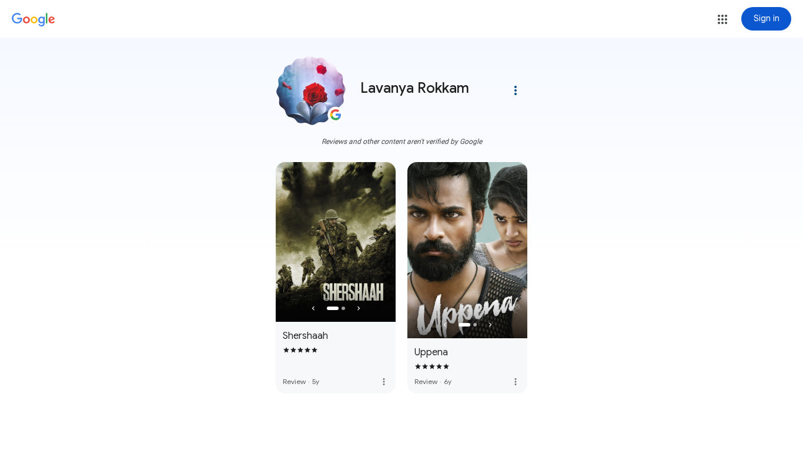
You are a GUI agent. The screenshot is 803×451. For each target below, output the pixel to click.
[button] (722, 19)
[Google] (33, 20)
